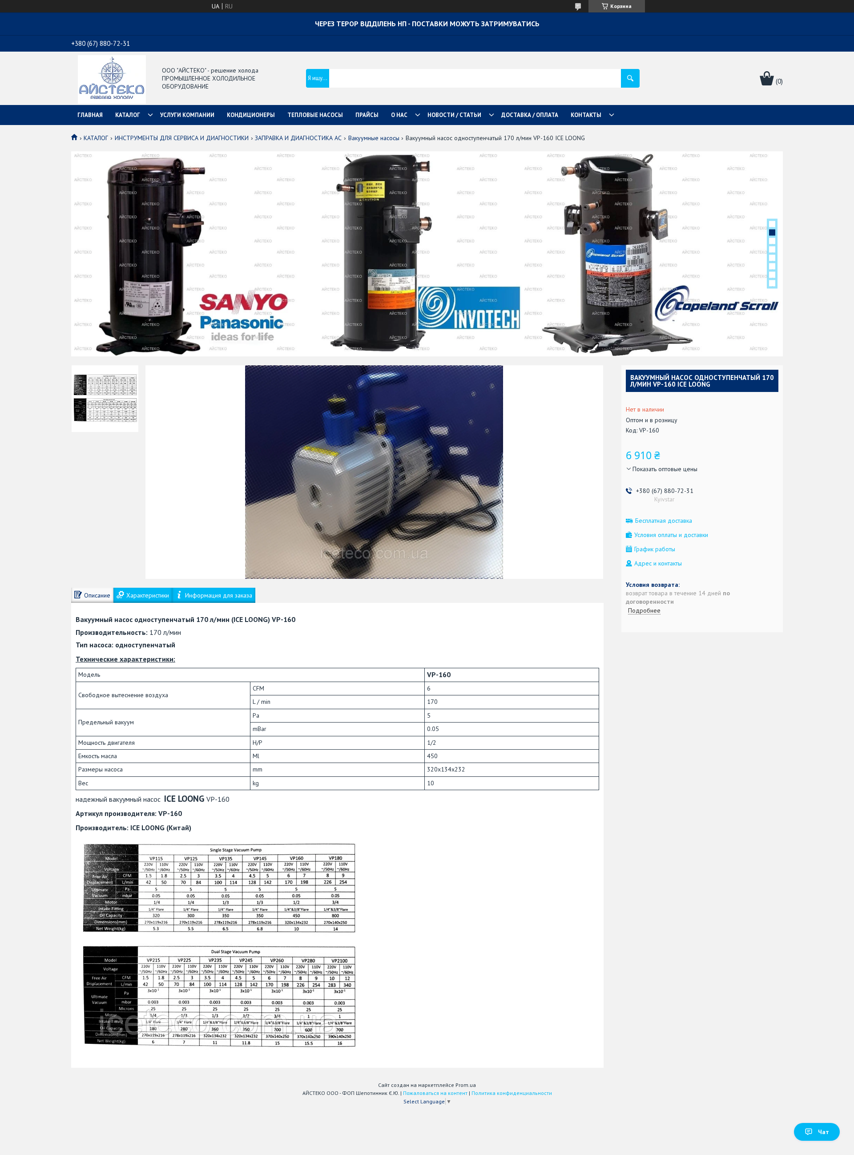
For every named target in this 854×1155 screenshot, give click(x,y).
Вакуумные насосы (373, 138)
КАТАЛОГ (127, 115)
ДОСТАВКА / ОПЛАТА (529, 115)
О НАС (399, 115)
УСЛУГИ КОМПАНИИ (187, 115)
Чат (823, 1132)
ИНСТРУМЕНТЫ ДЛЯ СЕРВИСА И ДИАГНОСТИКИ (182, 138)
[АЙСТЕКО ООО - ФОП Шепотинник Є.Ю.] (112, 78)
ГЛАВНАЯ (90, 115)
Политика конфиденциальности (511, 1093)
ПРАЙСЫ (367, 115)
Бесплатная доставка (663, 521)
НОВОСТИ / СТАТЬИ (454, 115)
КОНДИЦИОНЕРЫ (251, 115)
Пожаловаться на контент (435, 1093)
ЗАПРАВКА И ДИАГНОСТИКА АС (298, 138)
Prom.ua (465, 1085)
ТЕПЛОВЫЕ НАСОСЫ (315, 115)
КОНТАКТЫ (586, 115)
